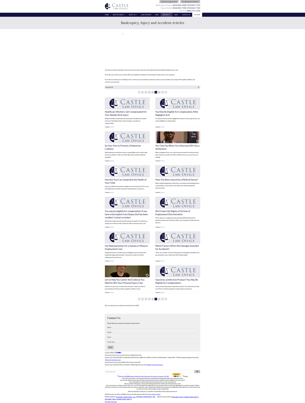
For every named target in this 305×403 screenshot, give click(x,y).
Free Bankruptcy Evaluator (190, 1)
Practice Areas (118, 14)
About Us (132, 14)
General (112, 127)
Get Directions (116, 360)
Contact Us (186, 14)
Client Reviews (146, 14)
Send (110, 347)
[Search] (197, 371)
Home (107, 14)
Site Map (107, 402)
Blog (176, 14)
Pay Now (197, 14)
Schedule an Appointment (169, 1)
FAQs (156, 14)
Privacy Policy (156, 394)
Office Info (108, 360)
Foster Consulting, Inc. (146, 397)
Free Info (166, 14)
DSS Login (114, 402)
